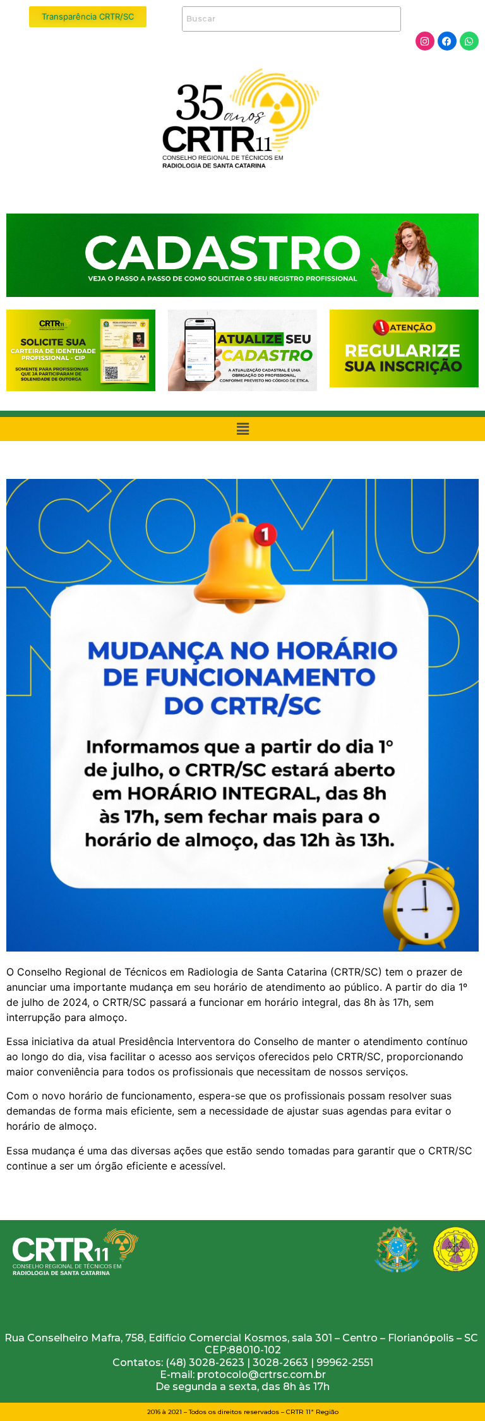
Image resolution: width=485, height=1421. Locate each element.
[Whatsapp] (469, 41)
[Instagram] (425, 41)
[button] (242, 428)
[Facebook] (447, 41)
